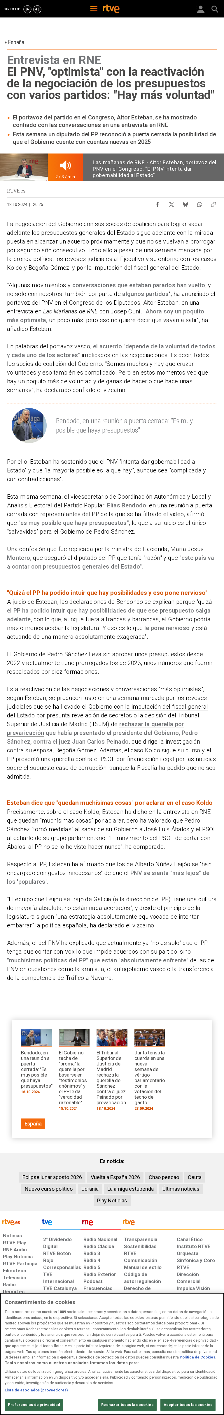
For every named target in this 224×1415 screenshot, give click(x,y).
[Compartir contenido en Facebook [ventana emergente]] (157, 203)
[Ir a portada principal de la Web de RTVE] (20, 1222)
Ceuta (195, 1177)
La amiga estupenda (130, 1189)
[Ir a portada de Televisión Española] (60, 1223)
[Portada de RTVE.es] (111, 9)
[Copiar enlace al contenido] (213, 203)
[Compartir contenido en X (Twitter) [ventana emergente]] (171, 203)
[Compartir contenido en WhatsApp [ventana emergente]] (199, 203)
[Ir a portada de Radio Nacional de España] (100, 1223)
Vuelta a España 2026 (115, 1177)
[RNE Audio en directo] (37, 9)
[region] (112, 1354)
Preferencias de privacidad (34, 1404)
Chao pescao (164, 1177)
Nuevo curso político (49, 1189)
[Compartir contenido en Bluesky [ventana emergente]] (185, 203)
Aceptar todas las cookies (188, 1404)
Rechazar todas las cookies (127, 1404)
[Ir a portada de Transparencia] (172, 1223)
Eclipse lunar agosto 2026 (52, 1177)
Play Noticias (112, 1200)
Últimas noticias (181, 1189)
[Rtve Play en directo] (27, 9)
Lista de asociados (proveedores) (36, 1390)
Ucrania (90, 1189)
